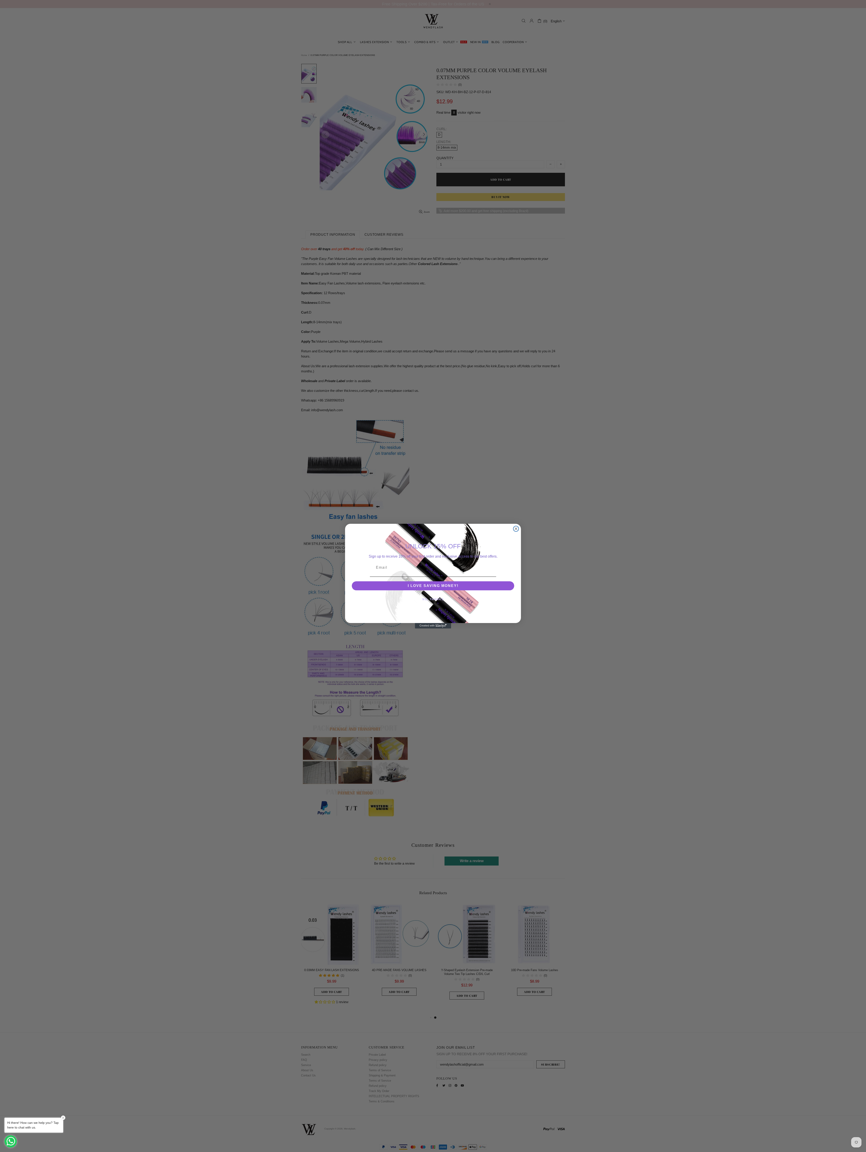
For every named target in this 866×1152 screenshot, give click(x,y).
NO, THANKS (433, 599)
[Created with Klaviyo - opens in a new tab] (433, 625)
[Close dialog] (516, 528)
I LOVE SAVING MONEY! (433, 586)
